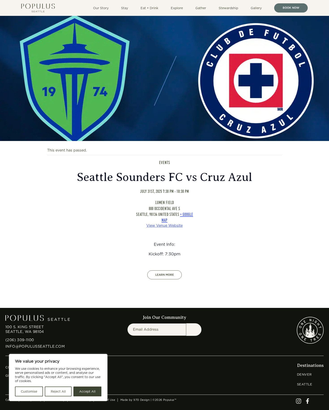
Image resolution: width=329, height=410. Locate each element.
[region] (58, 377)
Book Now (291, 7)
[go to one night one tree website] (310, 330)
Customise (29, 391)
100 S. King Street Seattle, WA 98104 (24, 329)
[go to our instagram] (298, 402)
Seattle (304, 384)
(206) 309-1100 (19, 340)
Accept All (87, 391)
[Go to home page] (39, 8)
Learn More (164, 274)
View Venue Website (164, 225)
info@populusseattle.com (35, 346)
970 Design (141, 400)
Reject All (58, 391)
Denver (304, 374)
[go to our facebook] (307, 402)
